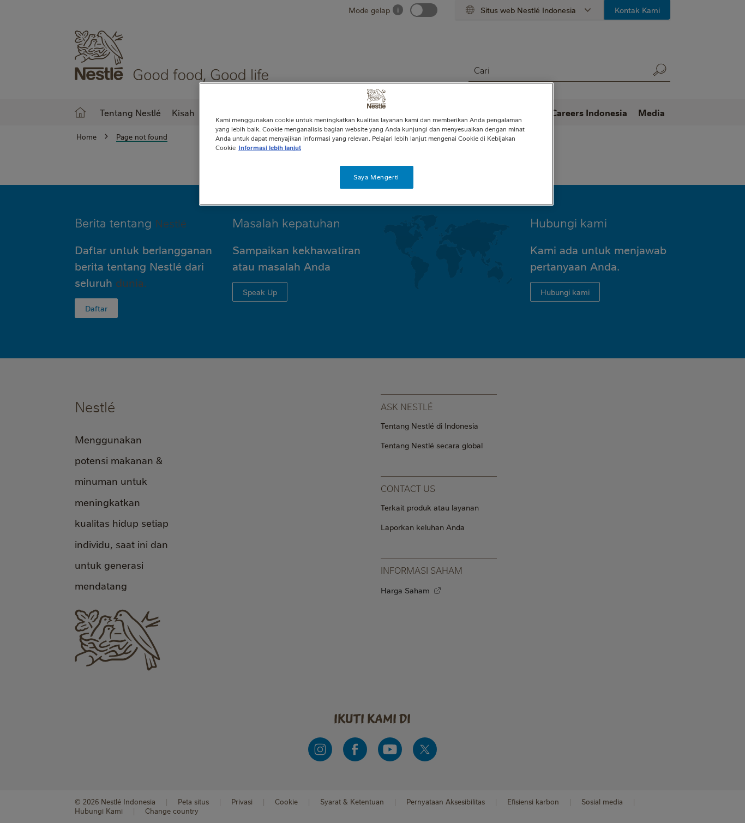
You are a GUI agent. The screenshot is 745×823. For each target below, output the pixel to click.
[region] (376, 144)
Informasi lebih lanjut (269, 147)
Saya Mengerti (376, 177)
